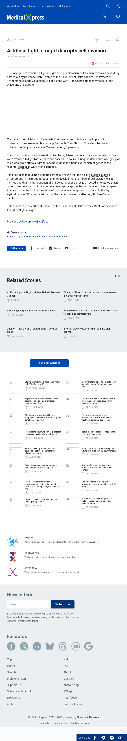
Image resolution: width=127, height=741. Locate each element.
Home (11, 666)
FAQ (66, 666)
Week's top (13, 6)
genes (80, 190)
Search (11, 672)
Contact (69, 678)
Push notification (74, 704)
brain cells (24, 166)
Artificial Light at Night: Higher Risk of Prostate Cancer (37, 236)
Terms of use (61, 723)
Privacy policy (43, 723)
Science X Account (19, 691)
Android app (71, 685)
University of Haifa (19, 56)
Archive (11, 704)
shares (17, 248)
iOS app (69, 691)
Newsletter (14, 697)
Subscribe (64, 6)
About (67, 672)
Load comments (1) (49, 362)
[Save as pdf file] (107, 40)
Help (67, 659)
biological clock (98, 174)
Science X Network (88, 717)
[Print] (118, 40)
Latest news (29, 6)
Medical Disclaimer (80, 723)
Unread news (48, 6)
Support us (14, 685)
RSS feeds (70, 697)
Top (9, 659)
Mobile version (16, 678)
